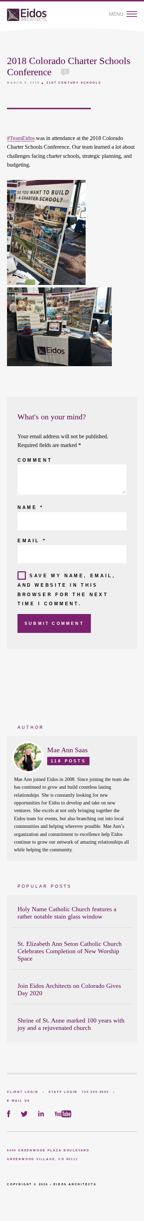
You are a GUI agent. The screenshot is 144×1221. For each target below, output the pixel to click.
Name (30, 507)
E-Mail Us (18, 1100)
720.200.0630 (95, 1092)
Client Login (22, 1092)
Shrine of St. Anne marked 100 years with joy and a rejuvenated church (70, 1024)
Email (31, 540)
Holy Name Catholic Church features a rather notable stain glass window (66, 913)
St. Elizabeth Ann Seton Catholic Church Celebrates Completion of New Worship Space (69, 951)
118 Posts (68, 761)
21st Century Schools (73, 82)
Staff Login (63, 1092)
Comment (34, 460)
